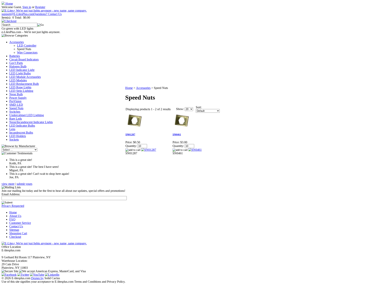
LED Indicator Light (21, 70)
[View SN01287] (148, 149)
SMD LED (16, 104)
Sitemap (14, 229)
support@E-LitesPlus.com (18, 14)
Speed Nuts (16, 108)
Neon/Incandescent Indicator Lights (31, 122)
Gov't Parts (16, 63)
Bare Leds (15, 118)
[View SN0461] (195, 149)
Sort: (199, 107)
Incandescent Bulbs (21, 132)
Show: (180, 109)
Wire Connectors (27, 52)
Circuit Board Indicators (24, 59)
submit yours (24, 183)
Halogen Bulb (17, 66)
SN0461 (177, 134)
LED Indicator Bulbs (22, 125)
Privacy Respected (13, 205)
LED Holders (17, 136)
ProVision (15, 101)
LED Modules (18, 80)
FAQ (12, 219)
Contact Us (16, 226)
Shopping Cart (18, 233)
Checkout (15, 236)
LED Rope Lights (20, 87)
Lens (12, 129)
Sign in (26, 7)
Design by (37, 278)
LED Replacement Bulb (24, 83)
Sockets (14, 139)
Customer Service (20, 222)
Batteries (14, 56)
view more (8, 183)
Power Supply (18, 97)
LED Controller (26, 45)
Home (9, 3)
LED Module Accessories (25, 77)
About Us (15, 216)
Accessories (16, 42)
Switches (14, 111)
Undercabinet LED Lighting (26, 115)
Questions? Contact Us (48, 14)
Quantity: (131, 146)
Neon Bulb (16, 94)
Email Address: (11, 194)
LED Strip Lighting (21, 90)
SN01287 (130, 134)
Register (40, 7)
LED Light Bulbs (20, 73)
